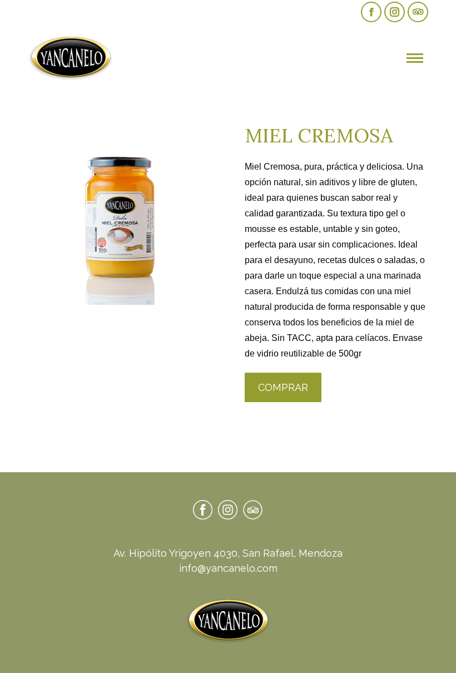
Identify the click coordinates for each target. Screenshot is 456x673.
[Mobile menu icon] (415, 58)
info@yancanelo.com (228, 568)
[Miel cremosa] (119, 214)
